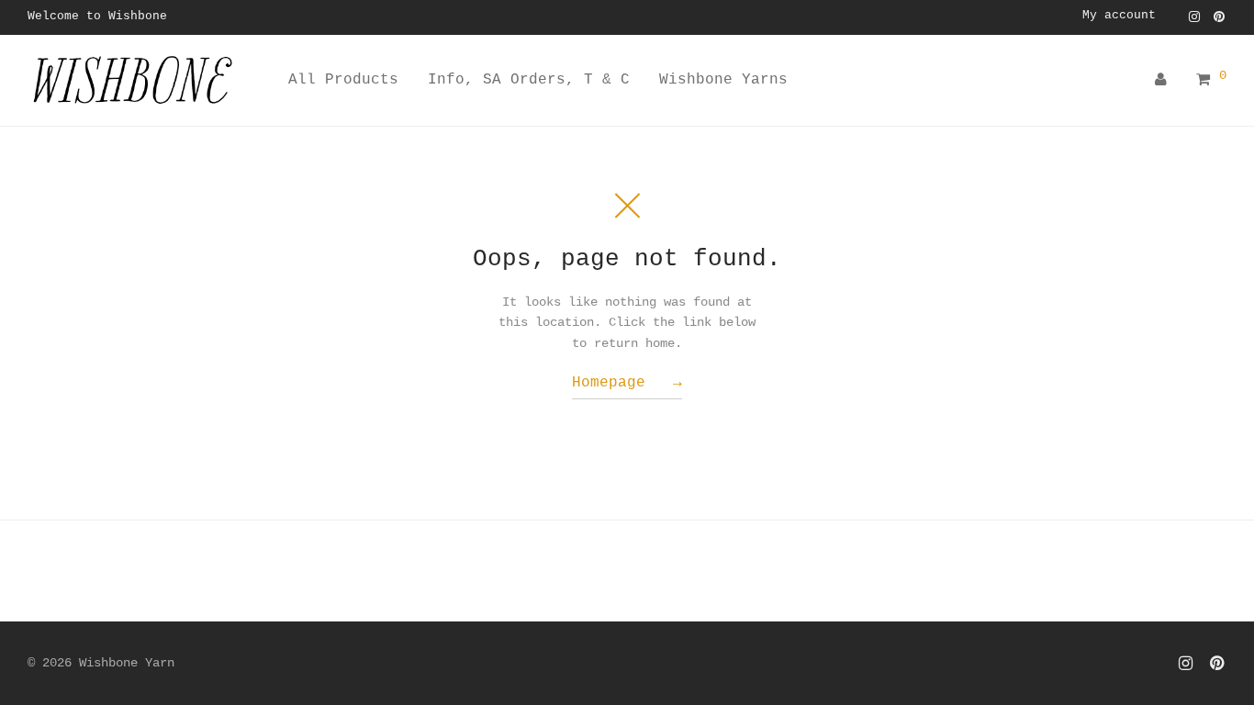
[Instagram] (1194, 16)
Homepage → (627, 383)
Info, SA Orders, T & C (529, 80)
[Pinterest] (1220, 16)
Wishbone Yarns (723, 80)
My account (1119, 16)
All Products (343, 80)
